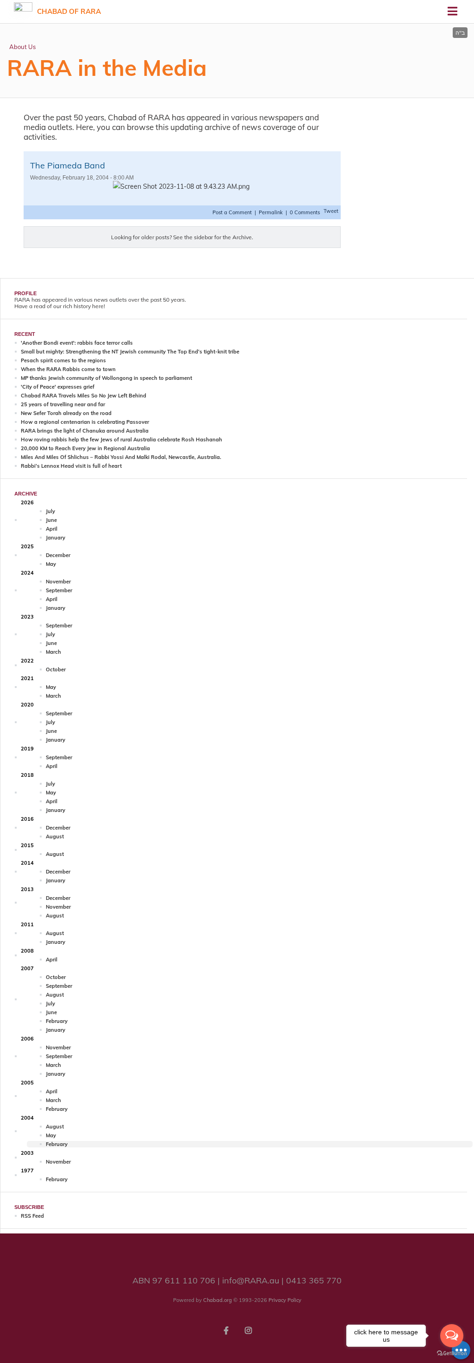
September (59, 590)
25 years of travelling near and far (63, 404)
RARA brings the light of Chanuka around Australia (85, 430)
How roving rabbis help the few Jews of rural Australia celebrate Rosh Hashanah (121, 439)
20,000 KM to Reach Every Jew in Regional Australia (85, 448)
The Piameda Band (67, 165)
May (51, 564)
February (57, 1021)
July (50, 511)
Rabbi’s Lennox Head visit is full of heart (71, 466)
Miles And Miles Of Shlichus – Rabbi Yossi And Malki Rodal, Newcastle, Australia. (121, 457)
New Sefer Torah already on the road (66, 413)
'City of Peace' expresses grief (57, 387)
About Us (22, 46)
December (58, 555)
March (53, 652)
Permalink (271, 212)
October (56, 669)
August (55, 836)
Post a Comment (232, 212)
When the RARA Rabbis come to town (68, 369)
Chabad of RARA (69, 11)
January (55, 537)
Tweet (331, 211)
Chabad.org (217, 1300)
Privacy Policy (284, 1300)
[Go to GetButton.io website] (452, 1354)
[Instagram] (248, 1329)
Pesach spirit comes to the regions (63, 360)
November (58, 581)
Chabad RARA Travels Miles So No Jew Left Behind (83, 395)
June (51, 520)
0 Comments (305, 212)
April (51, 529)
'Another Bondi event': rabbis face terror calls (77, 343)
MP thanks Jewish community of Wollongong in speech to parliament (106, 378)
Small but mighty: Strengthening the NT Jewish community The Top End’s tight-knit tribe (130, 351)
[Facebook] (226, 1329)
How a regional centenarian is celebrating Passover (85, 422)
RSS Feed (32, 1216)
